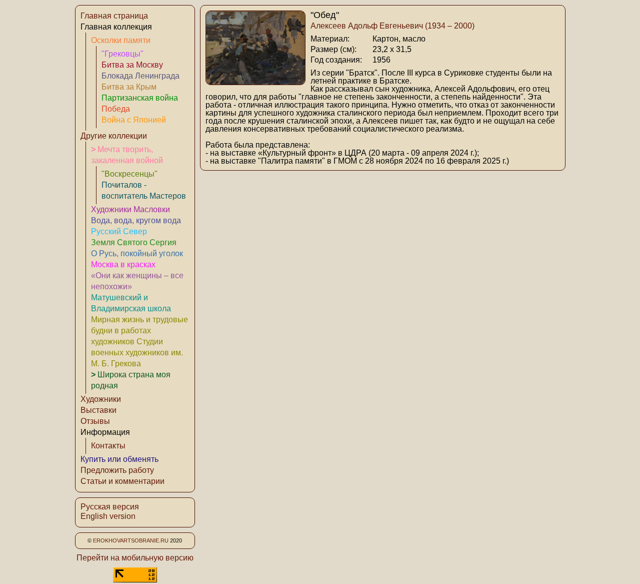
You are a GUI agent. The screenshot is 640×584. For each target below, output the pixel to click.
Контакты (108, 445)
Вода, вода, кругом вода (136, 220)
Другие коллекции (113, 136)
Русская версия (109, 506)
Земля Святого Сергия (133, 242)
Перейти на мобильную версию (135, 557)
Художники (100, 399)
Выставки (98, 410)
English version (108, 516)
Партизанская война (140, 98)
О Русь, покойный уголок (137, 253)
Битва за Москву (132, 65)
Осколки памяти (120, 40)
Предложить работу (117, 470)
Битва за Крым (129, 87)
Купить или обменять (119, 459)
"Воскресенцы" (130, 174)
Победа (116, 109)
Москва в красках (123, 264)
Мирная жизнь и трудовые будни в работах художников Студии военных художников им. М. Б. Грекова (139, 341)
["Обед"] (256, 82)
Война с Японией (134, 120)
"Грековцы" (123, 54)
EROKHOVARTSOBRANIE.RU (130, 540)
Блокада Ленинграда (141, 76)
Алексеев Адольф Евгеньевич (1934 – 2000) (392, 26)
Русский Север (119, 231)
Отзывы (95, 421)
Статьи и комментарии (122, 481)
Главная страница (114, 16)
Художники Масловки (130, 209)
